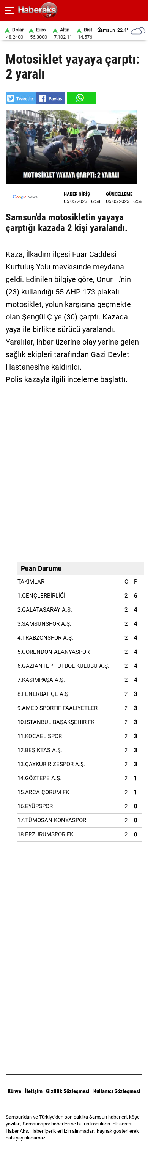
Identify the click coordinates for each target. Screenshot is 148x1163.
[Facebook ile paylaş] (50, 98)
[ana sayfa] (139, 10)
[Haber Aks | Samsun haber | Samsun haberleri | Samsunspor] (74, 10)
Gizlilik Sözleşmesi (68, 1091)
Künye (14, 1091)
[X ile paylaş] (21, 98)
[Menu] (9, 10)
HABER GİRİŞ (77, 194)
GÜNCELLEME (119, 194)
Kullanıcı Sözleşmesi (116, 1091)
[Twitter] (83, 1151)
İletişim (34, 1091)
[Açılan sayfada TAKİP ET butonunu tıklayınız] (25, 197)
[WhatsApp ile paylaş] (81, 98)
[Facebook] (64, 1151)
